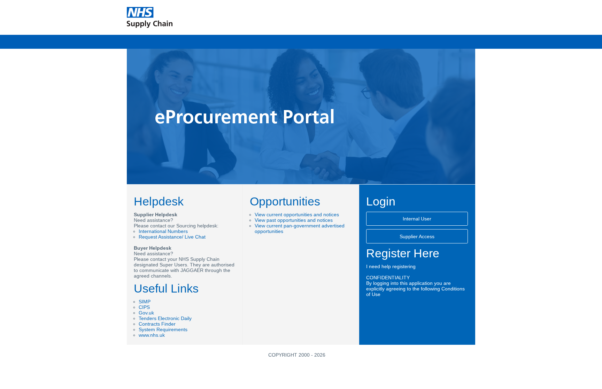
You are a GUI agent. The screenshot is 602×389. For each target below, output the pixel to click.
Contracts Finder (157, 324)
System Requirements (163, 329)
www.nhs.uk (152, 335)
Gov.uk (146, 313)
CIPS (144, 307)
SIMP (144, 301)
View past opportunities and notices (294, 220)
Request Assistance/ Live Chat (172, 237)
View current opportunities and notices (297, 214)
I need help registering (391, 266)
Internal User (417, 218)
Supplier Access (417, 236)
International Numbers (163, 231)
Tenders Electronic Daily (165, 318)
